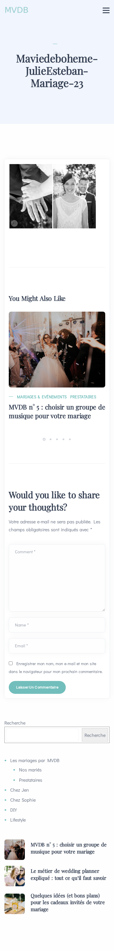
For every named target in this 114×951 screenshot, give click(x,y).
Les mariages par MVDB (34, 760)
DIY (13, 810)
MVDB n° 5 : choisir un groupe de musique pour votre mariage (57, 411)
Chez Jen (19, 790)
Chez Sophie (23, 800)
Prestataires (83, 396)
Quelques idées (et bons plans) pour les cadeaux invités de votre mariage (68, 902)
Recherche (14, 723)
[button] (45, 439)
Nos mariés (30, 769)
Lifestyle (18, 820)
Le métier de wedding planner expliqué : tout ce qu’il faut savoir (68, 874)
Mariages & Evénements (42, 396)
